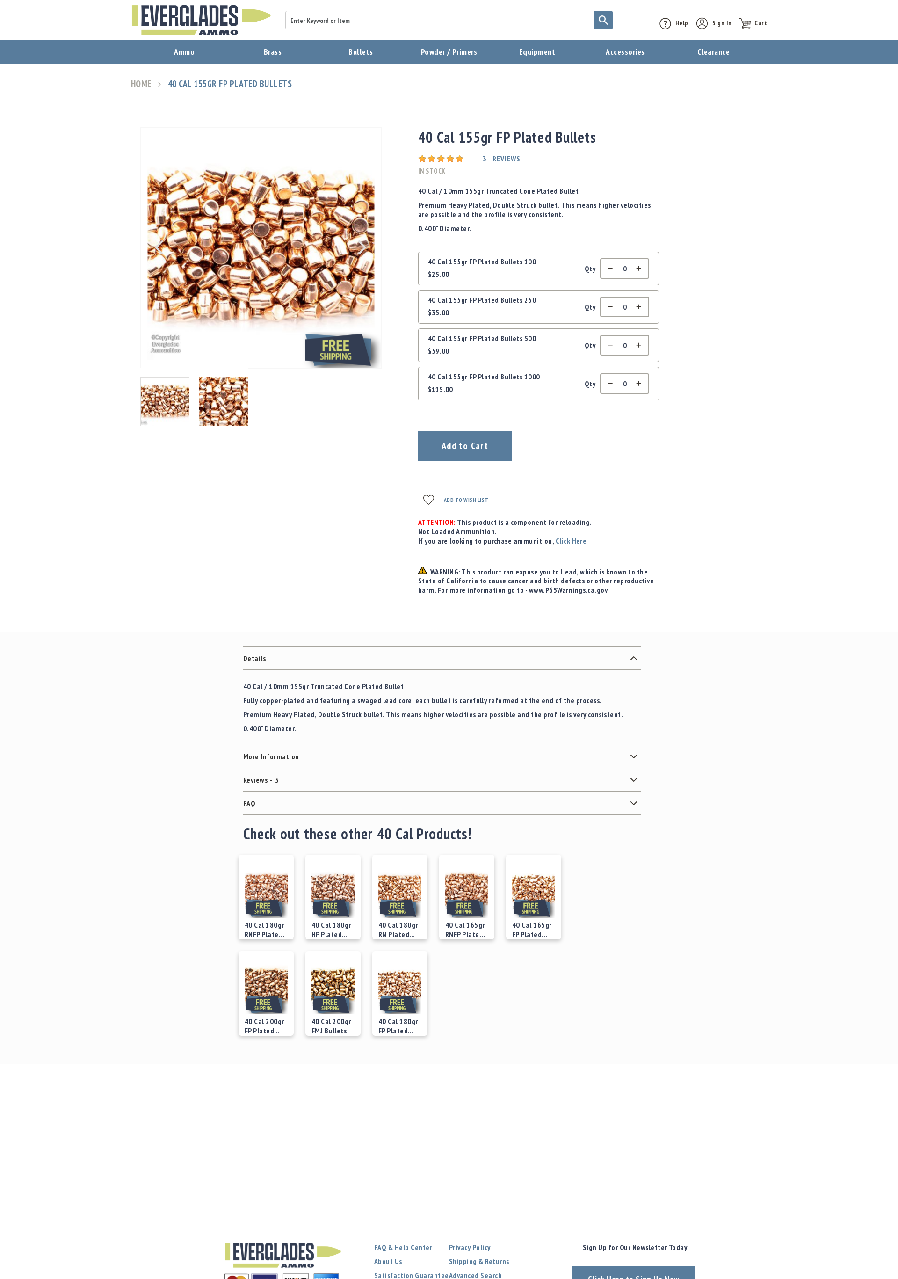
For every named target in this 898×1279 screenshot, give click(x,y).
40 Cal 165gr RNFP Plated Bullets (465, 929)
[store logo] (201, 20)
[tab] (442, 658)
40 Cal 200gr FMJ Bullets (331, 1026)
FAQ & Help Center (403, 1247)
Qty (590, 268)
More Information (271, 756)
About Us (388, 1261)
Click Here (571, 540)
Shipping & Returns (479, 1261)
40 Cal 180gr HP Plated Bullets (331, 929)
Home (141, 84)
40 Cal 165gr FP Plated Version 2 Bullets (532, 929)
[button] (159, 247)
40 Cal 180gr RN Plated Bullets (398, 929)
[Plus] (641, 268)
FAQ (249, 803)
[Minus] (608, 268)
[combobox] (449, 20)
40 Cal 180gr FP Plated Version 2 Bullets (398, 1026)
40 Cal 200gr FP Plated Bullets (264, 1026)
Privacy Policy (470, 1247)
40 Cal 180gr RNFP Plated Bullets (264, 929)
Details (254, 658)
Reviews (261, 780)
